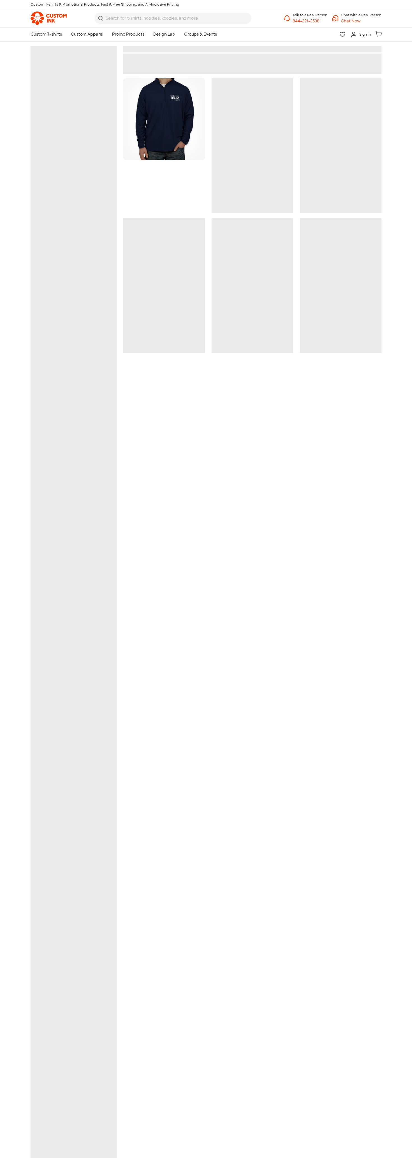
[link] (49, 18)
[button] (361, 21)
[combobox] (172, 18)
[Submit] (101, 18)
